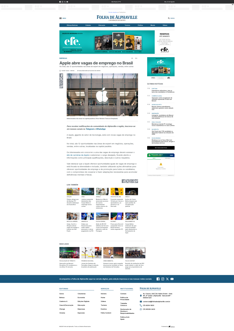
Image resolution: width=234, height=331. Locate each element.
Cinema (62, 313)
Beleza (61, 297)
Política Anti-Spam (125, 318)
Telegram (90, 129)
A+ (136, 58)
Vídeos (165, 25)
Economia (81, 297)
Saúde (115, 25)
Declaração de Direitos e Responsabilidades (127, 311)
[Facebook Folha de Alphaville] (60, 2)
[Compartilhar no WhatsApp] (61, 83)
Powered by (165, 326)
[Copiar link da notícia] (61, 86)
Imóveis (103, 294)
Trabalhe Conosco (123, 304)
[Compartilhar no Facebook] (61, 75)
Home (103, 297)
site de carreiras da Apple (78, 155)
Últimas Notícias (72, 25)
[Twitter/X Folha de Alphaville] (65, 2)
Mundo (153, 25)
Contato (123, 294)
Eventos (104, 309)
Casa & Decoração (66, 305)
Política (140, 25)
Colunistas (82, 294)
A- (132, 58)
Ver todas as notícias (161, 147)
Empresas (81, 309)
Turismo (127, 25)
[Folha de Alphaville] (117, 18)
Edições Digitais (83, 301)
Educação (102, 25)
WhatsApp (100, 129)
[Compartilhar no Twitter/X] (61, 79)
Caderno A (63, 301)
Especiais (81, 313)
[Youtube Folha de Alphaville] (67, 2)
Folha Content (106, 313)
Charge (62, 309)
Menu (64, 18)
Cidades (88, 25)
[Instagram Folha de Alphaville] (62, 2)
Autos (61, 294)
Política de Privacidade (124, 298)
